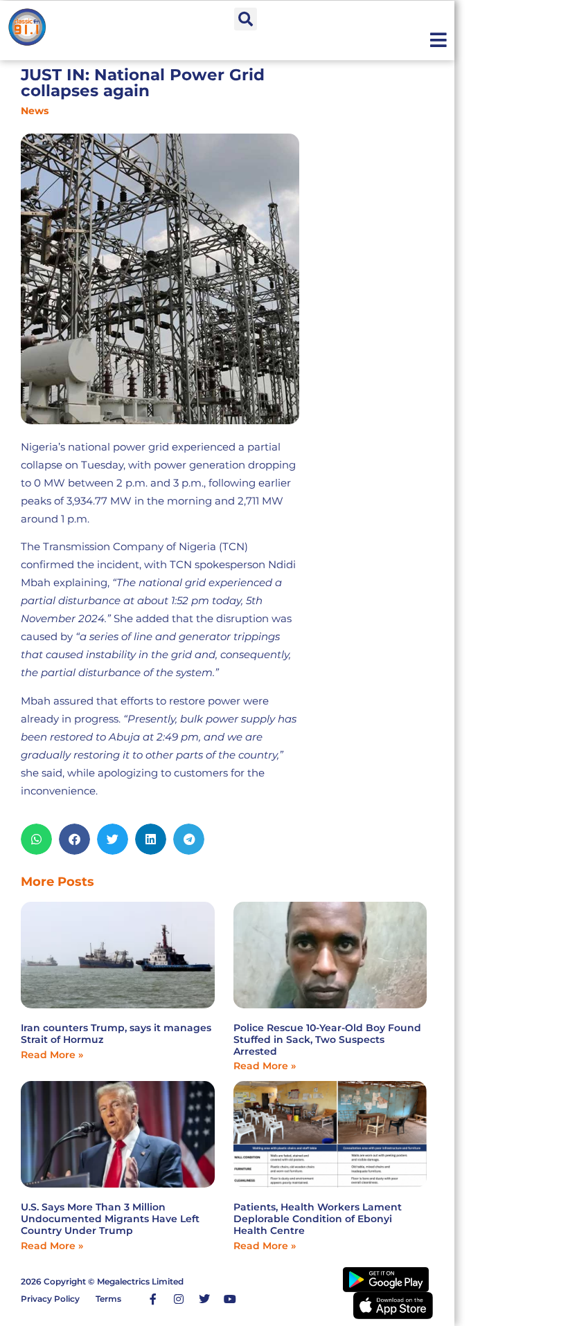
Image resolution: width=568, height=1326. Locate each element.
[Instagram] (179, 1299)
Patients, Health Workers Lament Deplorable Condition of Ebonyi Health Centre (317, 1219)
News (34, 111)
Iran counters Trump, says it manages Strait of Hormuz (116, 1033)
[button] (245, 19)
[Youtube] (230, 1299)
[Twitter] (204, 1299)
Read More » (52, 1054)
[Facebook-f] (153, 1299)
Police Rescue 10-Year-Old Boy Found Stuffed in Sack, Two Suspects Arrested (327, 1039)
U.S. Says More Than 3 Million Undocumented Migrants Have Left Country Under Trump (110, 1219)
